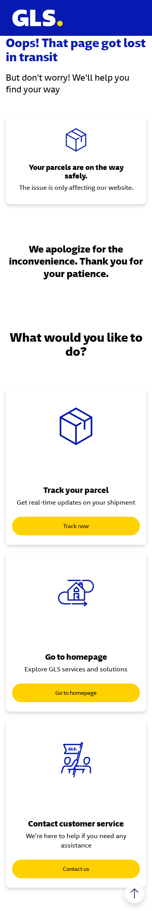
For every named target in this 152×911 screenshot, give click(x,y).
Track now (76, 526)
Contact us (76, 868)
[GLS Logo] (37, 18)
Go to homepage (76, 692)
